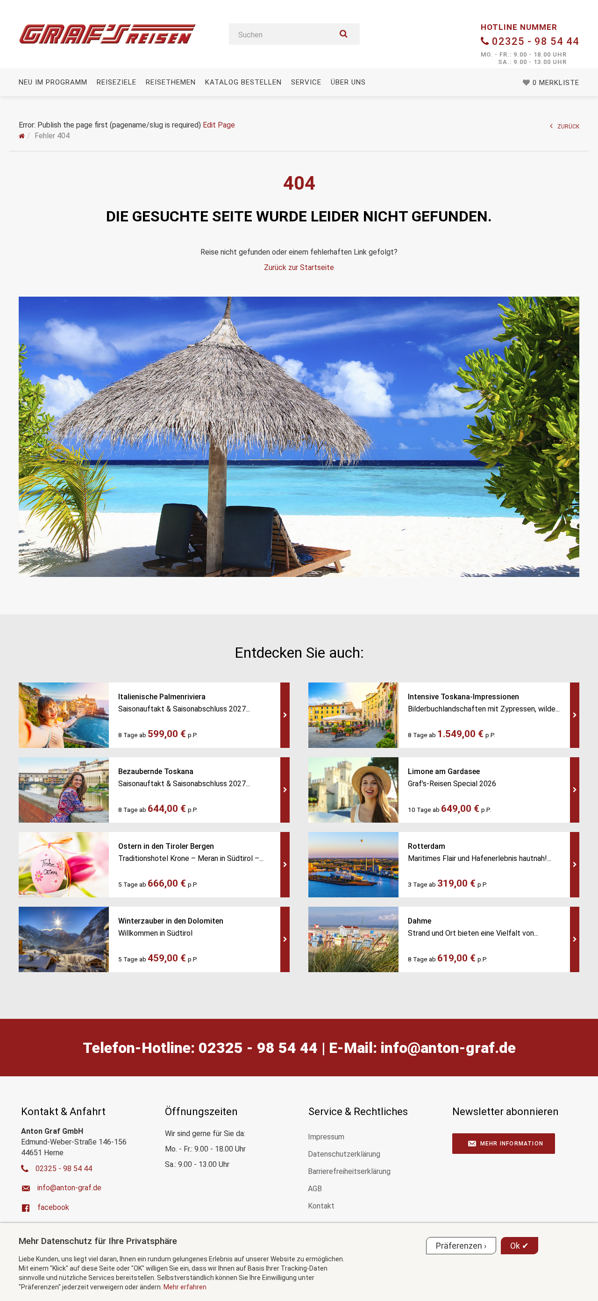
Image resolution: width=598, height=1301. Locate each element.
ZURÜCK (568, 126)
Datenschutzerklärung (344, 1154)
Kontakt (321, 1205)
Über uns (348, 82)
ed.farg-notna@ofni (448, 1048)
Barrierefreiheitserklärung (349, 1171)
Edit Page (219, 125)
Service (306, 82)
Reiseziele (116, 82)
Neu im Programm (53, 82)
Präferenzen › (461, 1246)
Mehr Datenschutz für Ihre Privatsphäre (98, 1241)
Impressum (326, 1136)
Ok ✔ (519, 1246)
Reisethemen (171, 82)
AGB (315, 1188)
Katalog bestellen (243, 82)
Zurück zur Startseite (299, 267)
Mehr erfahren (185, 1287)
